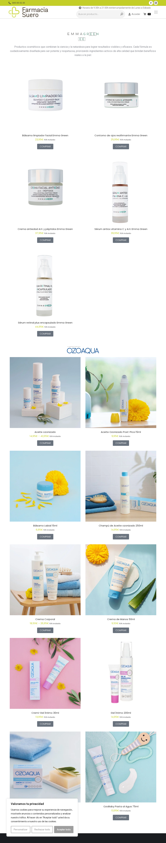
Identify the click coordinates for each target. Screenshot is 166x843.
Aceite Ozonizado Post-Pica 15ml (121, 432)
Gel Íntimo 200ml (121, 713)
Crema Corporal (45, 619)
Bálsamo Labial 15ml (45, 525)
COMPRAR (45, 146)
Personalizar (21, 829)
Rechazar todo (42, 829)
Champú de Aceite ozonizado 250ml (121, 525)
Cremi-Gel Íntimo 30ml (45, 713)
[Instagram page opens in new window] (156, 3)
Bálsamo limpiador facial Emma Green (45, 135)
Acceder (136, 14)
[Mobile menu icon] (156, 12)
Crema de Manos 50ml (121, 619)
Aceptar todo (64, 829)
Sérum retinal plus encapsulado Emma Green (45, 322)
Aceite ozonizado (45, 432)
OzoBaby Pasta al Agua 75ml (120, 806)
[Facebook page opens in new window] (151, 3)
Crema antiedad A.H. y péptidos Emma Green (45, 229)
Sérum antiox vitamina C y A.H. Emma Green (121, 229)
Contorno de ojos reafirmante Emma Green (121, 135)
